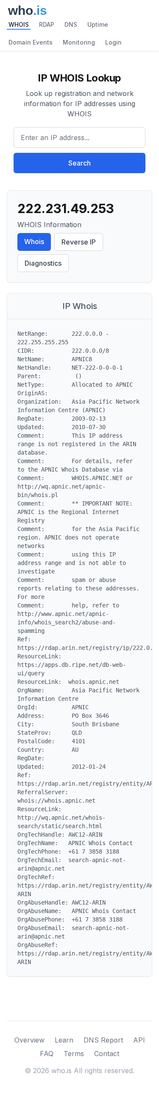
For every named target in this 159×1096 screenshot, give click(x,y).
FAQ (46, 1053)
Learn (64, 1040)
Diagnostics (43, 263)
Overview (29, 1040)
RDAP (46, 24)
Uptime (97, 24)
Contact (106, 1053)
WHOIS (18, 24)
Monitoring (79, 42)
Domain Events (30, 42)
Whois (34, 241)
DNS (70, 24)
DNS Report (103, 1040)
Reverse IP (78, 242)
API (139, 1040)
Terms (74, 1053)
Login (113, 42)
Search (79, 163)
